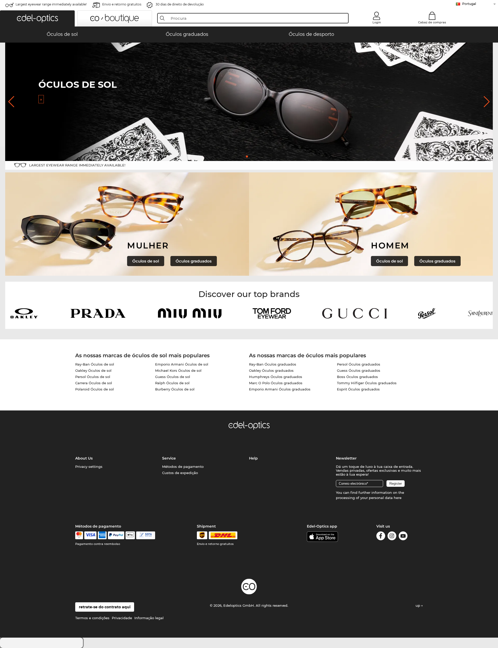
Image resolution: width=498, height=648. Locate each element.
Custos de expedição (180, 473)
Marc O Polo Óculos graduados (275, 383)
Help (253, 458)
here (398, 498)
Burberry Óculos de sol (175, 389)
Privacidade (122, 618)
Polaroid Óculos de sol (94, 389)
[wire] (145, 535)
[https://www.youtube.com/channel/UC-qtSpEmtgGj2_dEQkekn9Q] (403, 536)
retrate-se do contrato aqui (104, 607)
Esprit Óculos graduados (358, 389)
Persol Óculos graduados (358, 364)
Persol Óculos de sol (92, 377)
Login (376, 22)
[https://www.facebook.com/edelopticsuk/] (380, 536)
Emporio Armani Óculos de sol (181, 364)
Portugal (469, 4)
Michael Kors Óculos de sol (178, 370)
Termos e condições (92, 618)
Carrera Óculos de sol (93, 383)
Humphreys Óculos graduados (275, 377)
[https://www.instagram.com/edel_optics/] (392, 536)
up (418, 605)
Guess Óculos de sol (172, 377)
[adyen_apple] (130, 535)
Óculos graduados (194, 261)
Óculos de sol (145, 261)
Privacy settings (88, 466)
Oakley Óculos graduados (271, 370)
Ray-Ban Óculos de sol (94, 364)
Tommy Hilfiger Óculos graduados (367, 383)
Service (169, 458)
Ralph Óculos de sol (172, 383)
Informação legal (149, 618)
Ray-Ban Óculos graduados (272, 364)
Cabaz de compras (432, 22)
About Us (84, 458)
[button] (37, 18)
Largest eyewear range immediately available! (51, 4)
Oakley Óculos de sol (93, 370)
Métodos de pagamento (183, 466)
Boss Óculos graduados (357, 377)
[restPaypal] (116, 535)
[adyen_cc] (79, 535)
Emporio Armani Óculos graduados (279, 389)
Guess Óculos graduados (358, 370)
